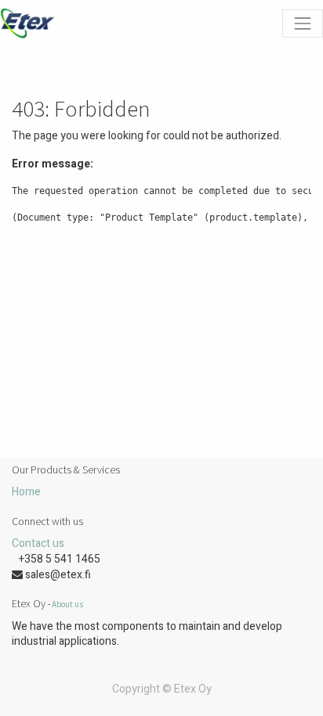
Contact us (38, 543)
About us (67, 604)
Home (26, 492)
